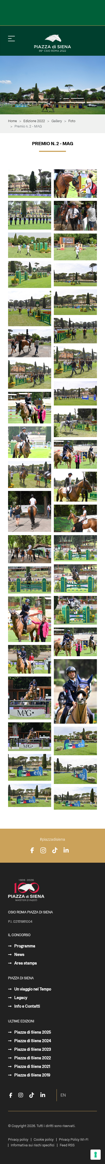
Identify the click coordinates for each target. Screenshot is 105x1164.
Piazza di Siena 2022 (32, 1058)
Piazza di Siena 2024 (32, 1040)
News (18, 954)
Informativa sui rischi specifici (32, 1145)
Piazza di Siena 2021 (31, 1066)
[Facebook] (32, 850)
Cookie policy (44, 1139)
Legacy (20, 997)
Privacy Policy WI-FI (73, 1139)
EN (63, 1095)
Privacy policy (18, 1139)
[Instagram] (43, 850)
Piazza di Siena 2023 (32, 1049)
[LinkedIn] (66, 850)
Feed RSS (67, 1145)
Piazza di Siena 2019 (31, 1075)
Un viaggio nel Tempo (32, 989)
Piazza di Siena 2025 (32, 1032)
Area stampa (25, 963)
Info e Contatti (26, 1006)
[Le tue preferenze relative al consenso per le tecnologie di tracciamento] (95, 1155)
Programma (24, 946)
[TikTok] (54, 850)
